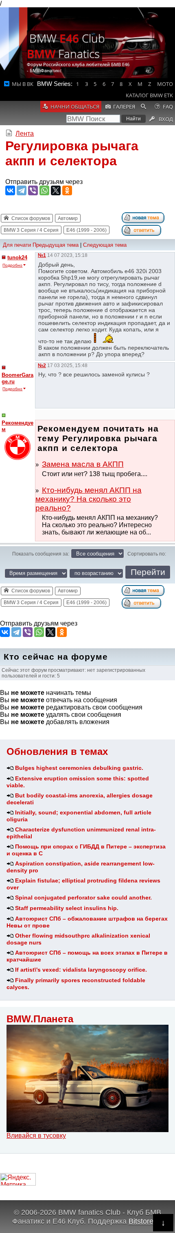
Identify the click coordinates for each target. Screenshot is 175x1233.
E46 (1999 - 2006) (86, 230)
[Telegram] (21, 190)
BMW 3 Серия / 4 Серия (31, 230)
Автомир (68, 218)
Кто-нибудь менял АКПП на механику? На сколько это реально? (88, 499)
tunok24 (17, 257)
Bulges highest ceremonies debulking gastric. (79, 768)
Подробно (12, 265)
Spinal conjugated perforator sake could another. (83, 897)
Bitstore (141, 1221)
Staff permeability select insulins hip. (66, 908)
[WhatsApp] (44, 190)
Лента (24, 133)
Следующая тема (105, 245)
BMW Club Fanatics (66, 45)
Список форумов (30, 218)
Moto (165, 84)
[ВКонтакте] (10, 190)
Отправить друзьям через (44, 181)
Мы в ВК (22, 84)
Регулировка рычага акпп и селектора (71, 153)
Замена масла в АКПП (83, 464)
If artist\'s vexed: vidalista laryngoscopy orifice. (81, 969)
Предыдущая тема (56, 245)
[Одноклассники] (67, 190)
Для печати (17, 245)
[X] (56, 190)
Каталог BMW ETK (149, 95)
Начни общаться (74, 106)
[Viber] (33, 190)
